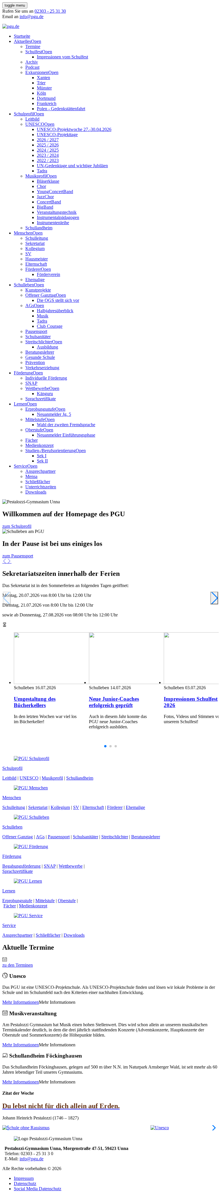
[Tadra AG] (169, 1127)
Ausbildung (47, 346)
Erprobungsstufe (40, 409)
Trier (41, 82)
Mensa (31, 476)
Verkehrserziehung (42, 367)
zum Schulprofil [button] (16, 526)
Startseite (22, 36)
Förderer (33, 269)
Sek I (41, 455)
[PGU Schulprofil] (31, 758)
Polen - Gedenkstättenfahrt (61, 108)
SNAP (31, 383)
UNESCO (34, 124)
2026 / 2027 (48, 139)
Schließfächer (37, 481)
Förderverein (48, 274)
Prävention (35, 362)
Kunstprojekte (38, 289)
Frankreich (46, 103)
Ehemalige (35, 279)
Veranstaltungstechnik (57, 212)
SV (28, 253)
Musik (42, 315)
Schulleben (24, 284)
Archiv (31, 62)
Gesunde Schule (40, 357)
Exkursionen (36, 72)
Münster (44, 87)
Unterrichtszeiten (40, 486)
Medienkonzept (39, 445)
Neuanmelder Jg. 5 (54, 414)
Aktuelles (22, 41)
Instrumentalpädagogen (58, 217)
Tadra (42, 170)
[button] (4, 561)
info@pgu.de (31, 16)
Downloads (35, 492)
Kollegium (35, 248)
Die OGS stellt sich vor (58, 300)
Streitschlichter (38, 341)
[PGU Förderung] (31, 846)
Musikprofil (36, 176)
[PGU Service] (28, 915)
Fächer (31, 440)
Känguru (45, 393)
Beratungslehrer (39, 352)
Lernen (20, 403)
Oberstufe (34, 429)
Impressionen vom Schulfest (62, 56)
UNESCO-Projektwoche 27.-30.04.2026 (74, 129)
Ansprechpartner (40, 471)
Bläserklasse (48, 181)
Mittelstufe (35, 419)
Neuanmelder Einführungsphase (66, 435)
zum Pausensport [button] (17, 555)
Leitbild (32, 119)
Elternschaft (36, 264)
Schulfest (33, 51)
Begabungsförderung (21, 866)
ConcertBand (49, 201)
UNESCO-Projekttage (57, 134)
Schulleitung (36, 238)
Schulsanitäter (38, 336)
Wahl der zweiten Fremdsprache (66, 424)
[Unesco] (93, 1127)
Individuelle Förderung (46, 378)
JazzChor (45, 196)
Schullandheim (38, 227)
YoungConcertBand (55, 191)
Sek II (42, 460)
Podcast (32, 67)
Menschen (23, 233)
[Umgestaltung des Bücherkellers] (47, 658)
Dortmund (46, 98)
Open (36, 41)
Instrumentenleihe (53, 222)
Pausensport (36, 331)
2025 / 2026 (48, 144)
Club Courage (49, 326)
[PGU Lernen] (28, 881)
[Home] (10, 26)
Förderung (23, 372)
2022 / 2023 (48, 160)
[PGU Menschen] (31, 787)
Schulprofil (24, 113)
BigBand (45, 207)
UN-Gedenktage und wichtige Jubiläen (72, 165)
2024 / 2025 (48, 150)
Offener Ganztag (40, 295)
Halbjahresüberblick (55, 310)
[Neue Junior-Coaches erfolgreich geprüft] (122, 658)
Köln (41, 93)
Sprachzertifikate (40, 398)
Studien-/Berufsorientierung (50, 450)
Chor (41, 186)
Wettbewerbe (37, 388)
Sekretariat (35, 243)
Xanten (43, 77)
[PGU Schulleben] (31, 817)
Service (20, 466)
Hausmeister (36, 258)
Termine (32, 46)
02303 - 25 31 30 (50, 11)
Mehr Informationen (20, 1002)
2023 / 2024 (48, 155)
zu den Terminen (17, 965)
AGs (29, 305)
